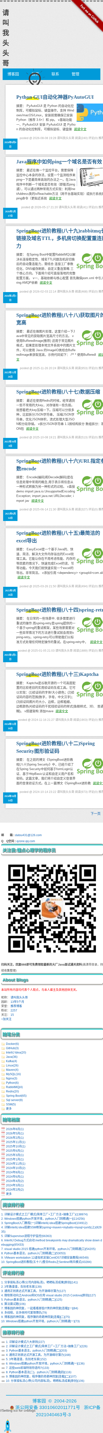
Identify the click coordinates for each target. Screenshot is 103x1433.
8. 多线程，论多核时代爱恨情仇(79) (24, 1312)
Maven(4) (12, 1070)
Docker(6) (12, 1044)
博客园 (13, 74)
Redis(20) (12, 1091)
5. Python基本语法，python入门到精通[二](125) (31, 1299)
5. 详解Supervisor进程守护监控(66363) (26, 1236)
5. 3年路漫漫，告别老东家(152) (26, 1359)
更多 (9, 1108)
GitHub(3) (12, 1048)
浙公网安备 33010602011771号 (47, 1407)
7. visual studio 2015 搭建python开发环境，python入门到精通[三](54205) (48, 1249)
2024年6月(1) (15, 1176)
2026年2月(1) (15, 1137)
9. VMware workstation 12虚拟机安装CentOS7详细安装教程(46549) (45, 1257)
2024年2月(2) (15, 1189)
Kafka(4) (11, 1061)
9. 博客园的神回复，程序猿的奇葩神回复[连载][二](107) (41, 1376)
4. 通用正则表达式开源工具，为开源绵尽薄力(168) (38, 1355)
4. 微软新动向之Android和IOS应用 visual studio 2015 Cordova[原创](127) (48, 1295)
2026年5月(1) (15, 1133)
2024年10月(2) (15, 1168)
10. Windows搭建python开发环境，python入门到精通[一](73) (40, 1321)
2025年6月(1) (15, 1150)
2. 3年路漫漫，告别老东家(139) (21, 1286)
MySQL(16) (13, 1074)
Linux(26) (12, 1065)
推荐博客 (16, 1006)
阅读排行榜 (13, 1205)
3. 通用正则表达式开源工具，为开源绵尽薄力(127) (33, 1291)
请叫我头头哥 (19, 997)
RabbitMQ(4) (14, 1087)
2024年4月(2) (15, 1181)
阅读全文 (80, 129)
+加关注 (6, 1019)
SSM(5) (11, 1104)
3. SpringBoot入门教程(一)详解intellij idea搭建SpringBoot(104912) (44, 1223)
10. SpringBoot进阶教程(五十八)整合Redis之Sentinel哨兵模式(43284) (46, 1262)
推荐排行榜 (13, 1332)
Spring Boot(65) (16, 1095)
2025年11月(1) (15, 1142)
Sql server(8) (14, 1100)
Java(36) (11, 1057)
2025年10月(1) (15, 1146)
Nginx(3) (11, 1078)
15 (12, 1015)
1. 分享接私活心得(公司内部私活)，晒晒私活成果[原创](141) (39, 1282)
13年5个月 (17, 1002)
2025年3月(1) (15, 1155)
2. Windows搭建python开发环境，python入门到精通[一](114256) (43, 1218)
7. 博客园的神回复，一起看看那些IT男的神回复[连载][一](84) (39, 1308)
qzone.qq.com (26, 841)
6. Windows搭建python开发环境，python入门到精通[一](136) (45, 1363)
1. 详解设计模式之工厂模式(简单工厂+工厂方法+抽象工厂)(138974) (44, 1214)
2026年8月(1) (15, 1129)
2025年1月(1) (15, 1159)
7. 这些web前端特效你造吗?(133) (27, 1368)
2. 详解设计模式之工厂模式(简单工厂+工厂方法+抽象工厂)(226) (46, 1346)
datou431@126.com (28, 835)
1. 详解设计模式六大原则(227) (25, 1342)
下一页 (96, 813)
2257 (14, 1010)
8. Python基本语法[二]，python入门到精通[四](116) (38, 1372)
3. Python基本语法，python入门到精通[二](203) (36, 1350)
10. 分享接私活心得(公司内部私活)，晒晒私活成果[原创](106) (45, 1381)
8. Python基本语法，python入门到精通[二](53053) (33, 1253)
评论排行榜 (13, 1273)
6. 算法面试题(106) (13, 1304)
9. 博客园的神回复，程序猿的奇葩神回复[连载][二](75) (35, 1317)
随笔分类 (11, 1034)
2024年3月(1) (15, 1185)
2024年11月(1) (15, 1163)
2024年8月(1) (15, 1172)
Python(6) (12, 1082)
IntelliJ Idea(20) (16, 1052)
